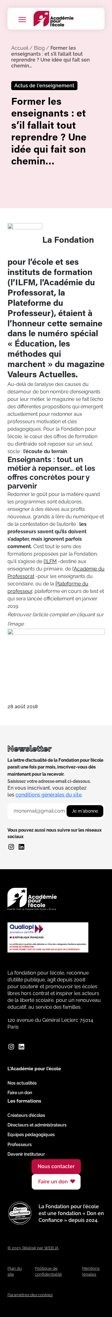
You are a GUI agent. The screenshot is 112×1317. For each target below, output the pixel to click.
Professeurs (19, 1144)
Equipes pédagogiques (31, 1134)
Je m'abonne (85, 811)
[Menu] (22, 19)
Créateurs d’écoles (26, 1115)
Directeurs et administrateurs (37, 1124)
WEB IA (51, 1248)
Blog (39, 48)
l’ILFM (50, 561)
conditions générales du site (49, 795)
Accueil (19, 48)
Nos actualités (22, 1083)
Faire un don (19, 1092)
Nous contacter (56, 1166)
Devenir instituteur (26, 1154)
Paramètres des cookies (30, 1294)
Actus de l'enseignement (44, 86)
